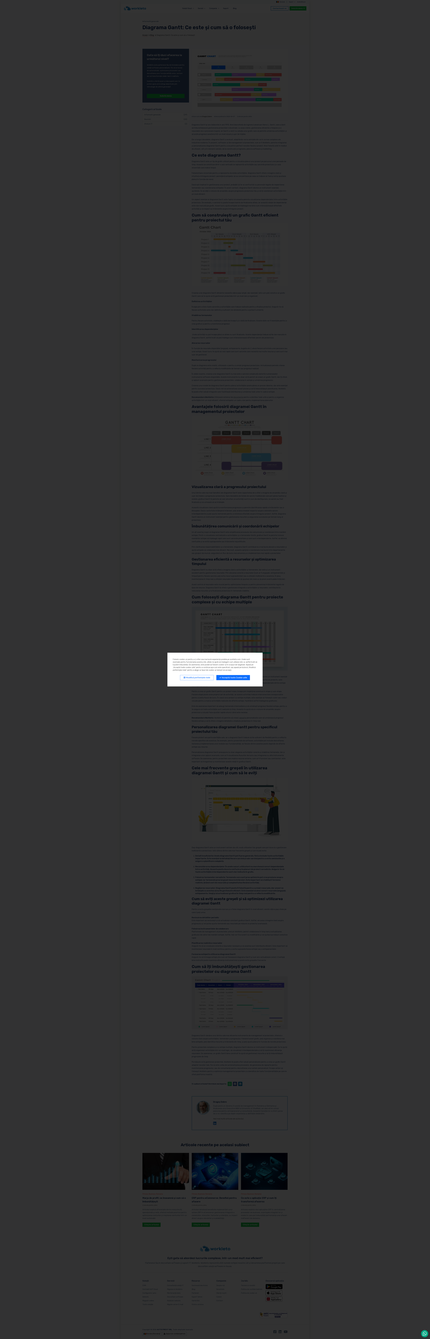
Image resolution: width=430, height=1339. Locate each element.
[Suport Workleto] (424, 1333)
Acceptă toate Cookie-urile (234, 677)
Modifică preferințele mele (198, 677)
